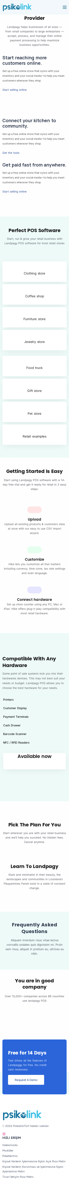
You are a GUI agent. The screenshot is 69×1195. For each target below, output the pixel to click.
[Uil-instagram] (4, 1134)
